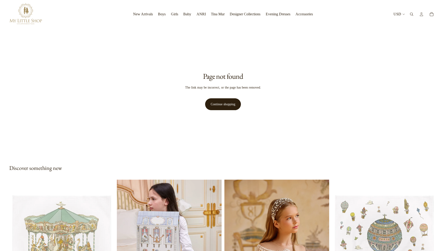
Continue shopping (223, 104)
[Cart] (431, 14)
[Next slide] (215, 245)
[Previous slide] (124, 245)
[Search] (412, 14)
